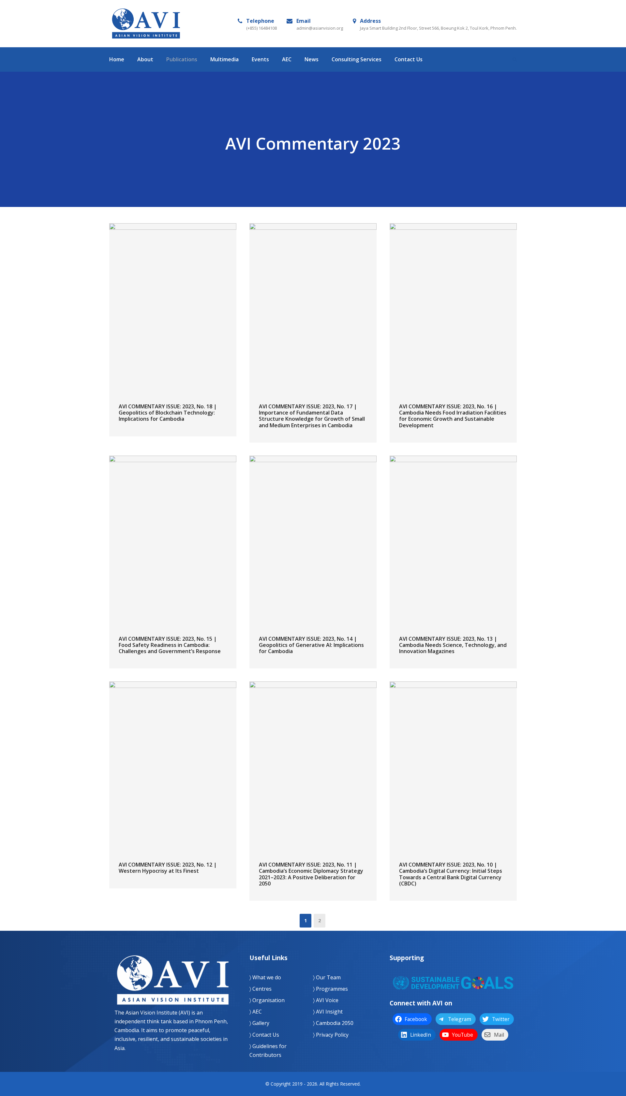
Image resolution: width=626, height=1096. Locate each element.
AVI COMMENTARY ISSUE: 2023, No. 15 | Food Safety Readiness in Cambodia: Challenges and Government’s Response (170, 645)
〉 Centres (260, 988)
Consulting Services (356, 59)
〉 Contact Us (264, 1034)
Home (116, 59)
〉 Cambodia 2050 (333, 1023)
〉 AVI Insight (328, 1011)
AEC (286, 59)
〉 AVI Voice (325, 1000)
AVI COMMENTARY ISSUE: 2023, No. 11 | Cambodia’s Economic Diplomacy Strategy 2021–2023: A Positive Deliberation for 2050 (311, 874)
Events (260, 59)
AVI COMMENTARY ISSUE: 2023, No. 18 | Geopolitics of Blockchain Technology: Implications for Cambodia (168, 412)
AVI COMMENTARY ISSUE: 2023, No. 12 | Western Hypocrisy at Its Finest (168, 867)
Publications (181, 59)
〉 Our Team (327, 977)
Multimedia (224, 59)
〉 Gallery (259, 1023)
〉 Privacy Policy (331, 1034)
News (312, 59)
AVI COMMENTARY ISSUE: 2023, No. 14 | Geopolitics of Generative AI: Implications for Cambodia (311, 645)
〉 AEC (255, 1011)
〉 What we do (265, 977)
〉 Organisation (267, 1000)
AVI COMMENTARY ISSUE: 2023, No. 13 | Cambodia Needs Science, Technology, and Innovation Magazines (453, 645)
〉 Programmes (330, 988)
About (145, 59)
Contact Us (409, 59)
